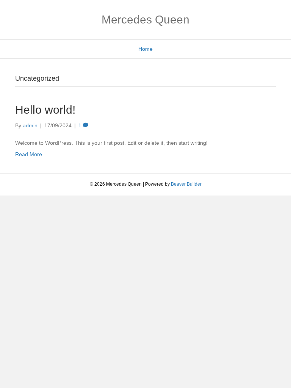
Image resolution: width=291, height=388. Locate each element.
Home (145, 49)
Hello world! (45, 109)
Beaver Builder (186, 184)
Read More (28, 154)
